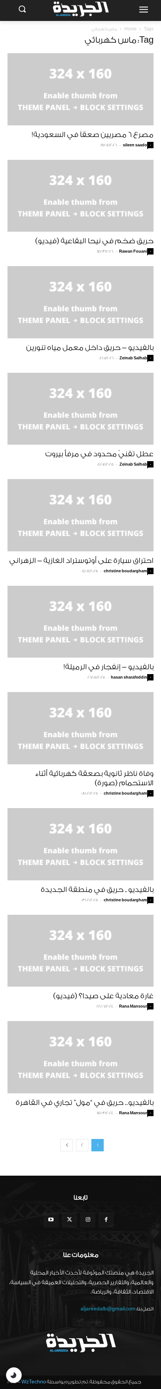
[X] (69, 1220)
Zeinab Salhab (133, 358)
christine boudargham (125, 571)
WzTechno (33, 1382)
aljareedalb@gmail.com (108, 1309)
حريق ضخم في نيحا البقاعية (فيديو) (94, 241)
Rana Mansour (133, 1006)
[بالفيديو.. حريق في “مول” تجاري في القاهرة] (80, 1057)
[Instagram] (87, 1220)
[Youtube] (51, 1220)
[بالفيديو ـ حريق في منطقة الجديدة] (80, 844)
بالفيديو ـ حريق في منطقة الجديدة (97, 890)
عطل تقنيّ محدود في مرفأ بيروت (99, 454)
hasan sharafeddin (129, 677)
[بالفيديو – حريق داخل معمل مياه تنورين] (80, 302)
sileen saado (135, 145)
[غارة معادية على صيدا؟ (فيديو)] (80, 951)
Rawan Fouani (133, 251)
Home (130, 29)
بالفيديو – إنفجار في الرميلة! (109, 667)
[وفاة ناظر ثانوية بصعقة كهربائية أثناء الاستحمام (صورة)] (80, 728)
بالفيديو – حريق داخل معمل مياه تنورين (90, 348)
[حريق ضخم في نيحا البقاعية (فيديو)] (80, 196)
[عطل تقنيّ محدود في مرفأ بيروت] (80, 409)
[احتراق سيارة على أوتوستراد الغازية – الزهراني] (80, 515)
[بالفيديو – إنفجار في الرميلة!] (80, 622)
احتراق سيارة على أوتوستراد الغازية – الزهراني (81, 561)
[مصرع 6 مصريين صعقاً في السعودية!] (80, 89)
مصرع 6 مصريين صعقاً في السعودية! (93, 135)
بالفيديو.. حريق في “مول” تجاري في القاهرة (85, 1103)
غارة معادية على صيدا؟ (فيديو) (103, 996)
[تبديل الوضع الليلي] (14, 1375)
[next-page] (66, 1145)
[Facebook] (106, 1220)
